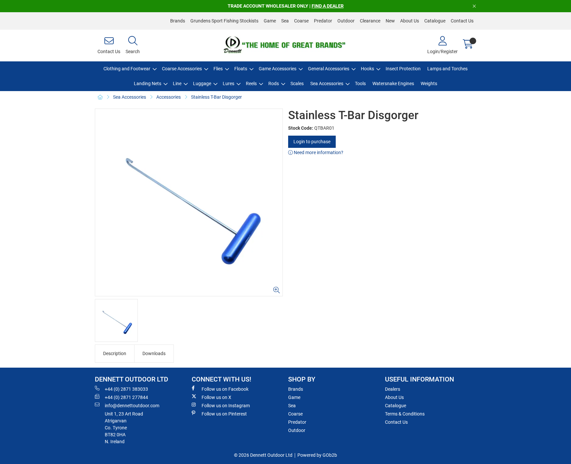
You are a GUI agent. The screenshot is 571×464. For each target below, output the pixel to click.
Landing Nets (147, 83)
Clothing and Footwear (126, 68)
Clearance (370, 20)
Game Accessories (277, 68)
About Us (409, 20)
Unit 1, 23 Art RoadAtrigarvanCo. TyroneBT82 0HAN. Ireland (124, 427)
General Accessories (328, 68)
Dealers (392, 389)
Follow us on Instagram (226, 405)
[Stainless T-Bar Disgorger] (189, 202)
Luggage (202, 83)
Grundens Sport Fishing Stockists (224, 20)
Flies (218, 68)
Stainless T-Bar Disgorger (216, 97)
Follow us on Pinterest (224, 413)
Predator (323, 20)
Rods (273, 83)
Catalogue (434, 20)
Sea (285, 20)
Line (177, 83)
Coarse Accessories (182, 68)
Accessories (168, 97)
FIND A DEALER (328, 6)
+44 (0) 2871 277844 (126, 397)
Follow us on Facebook (225, 389)
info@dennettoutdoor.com (132, 405)
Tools (360, 83)
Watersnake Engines (393, 83)
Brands (177, 20)
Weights (429, 83)
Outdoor (346, 20)
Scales (297, 83)
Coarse (301, 20)
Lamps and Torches (447, 68)
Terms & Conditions (405, 413)
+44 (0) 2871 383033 (126, 389)
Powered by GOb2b (317, 455)
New (390, 20)
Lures (228, 83)
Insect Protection (403, 68)
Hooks (367, 68)
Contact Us (462, 20)
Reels (251, 83)
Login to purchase (311, 141)
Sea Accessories (326, 83)
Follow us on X (216, 397)
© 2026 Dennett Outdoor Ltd (263, 455)
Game (270, 20)
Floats (240, 68)
